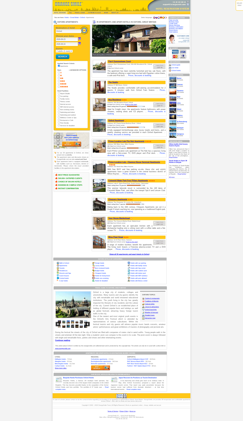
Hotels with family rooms (138, 265)
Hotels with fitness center (139, 281)
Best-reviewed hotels (102, 268)
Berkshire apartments (98, 363)
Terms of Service (113, 411)
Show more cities (61, 368)
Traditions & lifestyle (151, 301)
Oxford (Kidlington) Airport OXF (137, 359)
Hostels (62, 268)
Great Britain (74, 17)
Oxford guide (175, 65)
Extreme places (94, 13)
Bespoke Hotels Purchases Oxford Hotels (78, 378)
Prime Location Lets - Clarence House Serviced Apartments (134, 162)
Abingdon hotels (60, 361)
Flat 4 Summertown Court (119, 61)
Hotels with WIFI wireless (139, 276)
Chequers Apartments (117, 199)
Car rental (174, 68)
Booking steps (174, 22)
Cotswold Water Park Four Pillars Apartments (128, 180)
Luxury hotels (99, 265)
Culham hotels (60, 366)
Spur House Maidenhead (119, 218)
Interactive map (150, 318)
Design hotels (99, 263)
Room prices (173, 30)
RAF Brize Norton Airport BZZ (137, 363)
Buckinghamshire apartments (101, 361)
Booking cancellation (176, 28)
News (106, 13)
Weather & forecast (151, 312)
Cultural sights (150, 304)
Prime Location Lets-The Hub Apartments (126, 141)
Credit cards (173, 23)
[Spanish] (163, 17)
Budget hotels (99, 270)
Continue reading (62, 340)
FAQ (70, 13)
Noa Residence (114, 100)
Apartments (63, 265)
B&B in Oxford (64, 263)
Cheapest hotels (100, 273)
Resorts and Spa (65, 273)
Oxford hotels (176, 70)
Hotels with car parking (138, 263)
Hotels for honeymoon (102, 276)
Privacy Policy (124, 411)
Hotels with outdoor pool (138, 270)
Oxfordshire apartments (99, 359)
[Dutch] (159, 17)
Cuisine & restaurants (152, 298)
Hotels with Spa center (138, 268)
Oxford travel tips (151, 309)
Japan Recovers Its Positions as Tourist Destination (138, 378)
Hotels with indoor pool (138, 273)
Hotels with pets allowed (138, 278)
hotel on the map (131, 104)
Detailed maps (150, 315)
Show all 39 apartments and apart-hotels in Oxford (129, 254)
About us (132, 411)
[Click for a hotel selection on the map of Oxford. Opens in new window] (100, 367)
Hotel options (173, 32)
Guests (59, 49)
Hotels (66, 17)
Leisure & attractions (152, 307)
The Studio (113, 82)
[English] (154, 17)
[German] (161, 17)
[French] (165, 17)
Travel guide (80, 13)
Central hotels (64, 278)
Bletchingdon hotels (61, 363)
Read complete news (134, 389)
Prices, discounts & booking (139, 75)
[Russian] (156, 17)
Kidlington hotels (60, 359)
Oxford (82, 17)
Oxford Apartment (116, 120)
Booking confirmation (176, 27)
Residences (63, 270)
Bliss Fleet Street (115, 237)
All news (172, 177)
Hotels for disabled (101, 281)
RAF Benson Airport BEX (135, 361)
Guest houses (64, 276)
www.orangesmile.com (62, 348)
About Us (115, 13)
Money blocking (174, 25)
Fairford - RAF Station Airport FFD (138, 366)
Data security (173, 20)
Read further (173, 157)
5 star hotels (63, 281)
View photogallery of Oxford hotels (104, 55)
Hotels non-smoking (102, 278)
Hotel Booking (60, 13)
